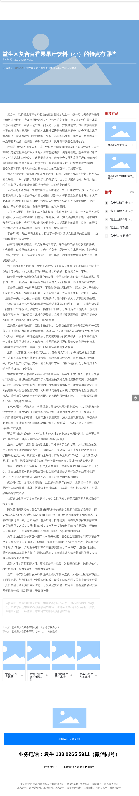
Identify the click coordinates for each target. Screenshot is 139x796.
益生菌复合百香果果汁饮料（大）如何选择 (34, 631)
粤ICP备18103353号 (78, 784)
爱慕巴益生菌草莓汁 (86, 675)
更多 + (133, 192)
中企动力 (109, 784)
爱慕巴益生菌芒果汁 (61, 675)
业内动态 (18, 68)
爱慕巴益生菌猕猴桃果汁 (37, 677)
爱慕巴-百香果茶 (11, 675)
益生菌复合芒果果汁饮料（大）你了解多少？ (35, 627)
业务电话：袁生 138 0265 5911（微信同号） (69, 754)
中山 (116, 784)
